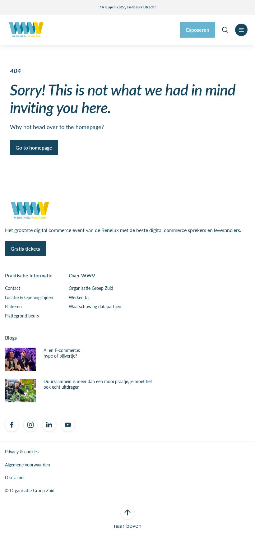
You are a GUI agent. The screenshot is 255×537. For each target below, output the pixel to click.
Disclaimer (15, 477)
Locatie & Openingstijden (29, 297)
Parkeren (13, 306)
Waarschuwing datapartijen (95, 306)
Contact (12, 288)
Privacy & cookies (22, 452)
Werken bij (79, 297)
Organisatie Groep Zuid (91, 288)
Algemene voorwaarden (27, 465)
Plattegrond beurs (22, 316)
